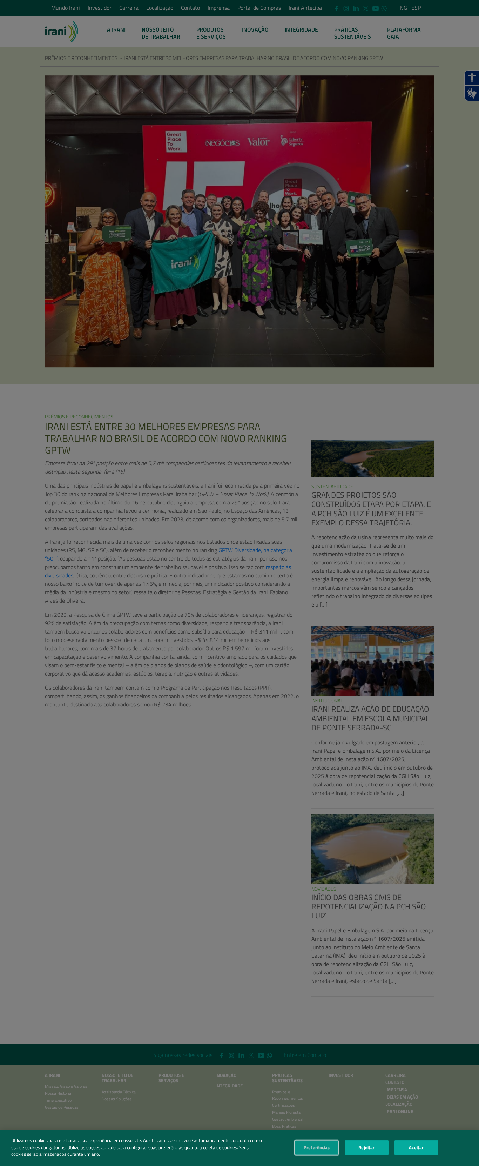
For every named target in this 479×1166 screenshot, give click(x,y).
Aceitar (416, 1147)
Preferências (317, 1147)
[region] (239, 1148)
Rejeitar (366, 1147)
